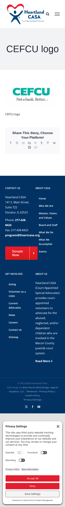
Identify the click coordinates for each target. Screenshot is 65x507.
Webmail (32, 391)
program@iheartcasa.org (22, 235)
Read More (43, 361)
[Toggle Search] (47, 14)
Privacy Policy (46, 391)
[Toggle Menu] (57, 14)
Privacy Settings (32, 399)
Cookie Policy (32, 395)
